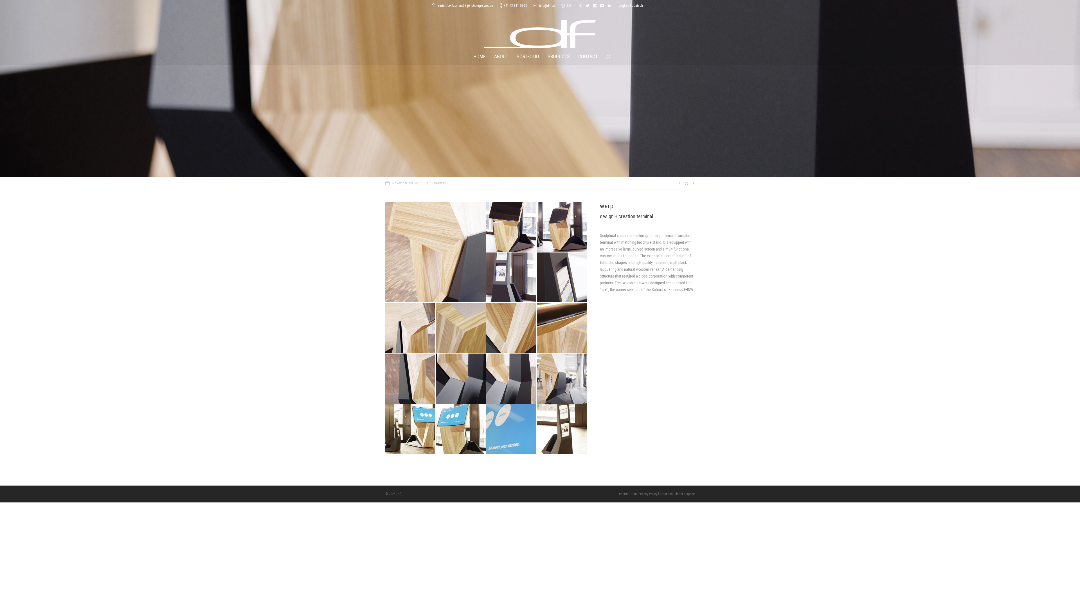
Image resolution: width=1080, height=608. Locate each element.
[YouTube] (602, 6)
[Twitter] (587, 6)
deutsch (637, 6)
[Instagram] (595, 6)
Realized (440, 183)
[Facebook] (580, 6)
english (624, 6)
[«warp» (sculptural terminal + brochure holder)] (435, 252)
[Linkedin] (609, 6)
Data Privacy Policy (644, 494)
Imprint (624, 494)
